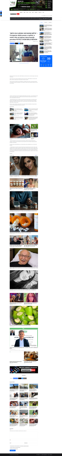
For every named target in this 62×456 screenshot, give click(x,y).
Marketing (51, 454)
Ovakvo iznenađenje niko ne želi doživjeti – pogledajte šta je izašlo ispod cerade (24, 416)
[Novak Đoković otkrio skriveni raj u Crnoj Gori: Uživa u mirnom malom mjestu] (12, 118)
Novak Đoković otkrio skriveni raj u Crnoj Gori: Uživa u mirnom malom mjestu (18, 118)
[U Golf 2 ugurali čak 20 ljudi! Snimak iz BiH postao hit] (14, 403)
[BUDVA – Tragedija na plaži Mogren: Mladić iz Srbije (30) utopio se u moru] (12, 114)
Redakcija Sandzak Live (12, 41)
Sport (33, 12)
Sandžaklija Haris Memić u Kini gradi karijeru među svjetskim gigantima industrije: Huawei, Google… (33, 118)
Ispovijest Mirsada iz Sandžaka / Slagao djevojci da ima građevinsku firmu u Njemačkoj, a (24, 399)
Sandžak (21, 12)
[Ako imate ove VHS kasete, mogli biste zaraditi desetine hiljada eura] (33, 394)
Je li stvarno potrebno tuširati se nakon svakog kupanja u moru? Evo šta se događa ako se (14, 399)
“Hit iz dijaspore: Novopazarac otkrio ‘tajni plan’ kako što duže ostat (23, 407)
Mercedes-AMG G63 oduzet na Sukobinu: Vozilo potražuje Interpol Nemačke (18, 110)
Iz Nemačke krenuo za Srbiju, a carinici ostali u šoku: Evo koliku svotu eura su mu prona (23, 425)
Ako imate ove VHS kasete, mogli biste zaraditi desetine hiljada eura (33, 398)
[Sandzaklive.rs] (14, 14)
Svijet (30, 12)
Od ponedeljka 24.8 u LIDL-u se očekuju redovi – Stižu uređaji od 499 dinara (48, 26)
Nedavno (42, 22)
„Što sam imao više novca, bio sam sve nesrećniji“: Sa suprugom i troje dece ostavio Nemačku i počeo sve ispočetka (48, 33)
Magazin (36, 12)
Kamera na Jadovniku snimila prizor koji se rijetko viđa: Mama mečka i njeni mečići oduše (33, 407)
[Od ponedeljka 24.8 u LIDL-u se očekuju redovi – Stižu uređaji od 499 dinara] (42, 26)
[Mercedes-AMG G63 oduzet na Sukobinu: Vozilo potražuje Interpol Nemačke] (12, 109)
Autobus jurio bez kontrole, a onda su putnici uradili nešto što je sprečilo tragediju (24, 390)
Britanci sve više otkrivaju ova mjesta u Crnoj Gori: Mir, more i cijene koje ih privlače (33, 110)
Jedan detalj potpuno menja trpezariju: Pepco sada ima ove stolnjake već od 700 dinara (48, 37)
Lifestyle (40, 12)
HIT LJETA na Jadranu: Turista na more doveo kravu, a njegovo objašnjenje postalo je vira (33, 425)
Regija (27, 12)
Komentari (50, 22)
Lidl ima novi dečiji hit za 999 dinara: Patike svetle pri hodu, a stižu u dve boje (48, 52)
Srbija (24, 12)
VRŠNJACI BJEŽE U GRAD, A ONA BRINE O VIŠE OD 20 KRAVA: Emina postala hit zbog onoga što (33, 416)
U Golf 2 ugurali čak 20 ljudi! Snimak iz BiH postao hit (13, 407)
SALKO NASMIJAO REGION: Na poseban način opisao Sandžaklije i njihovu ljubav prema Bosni (14, 425)
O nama (48, 454)
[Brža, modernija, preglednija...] (24, 369)
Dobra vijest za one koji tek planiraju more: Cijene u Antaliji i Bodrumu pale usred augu (33, 390)
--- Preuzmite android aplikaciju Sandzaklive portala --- (24, 63)
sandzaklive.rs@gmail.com (44, 454)
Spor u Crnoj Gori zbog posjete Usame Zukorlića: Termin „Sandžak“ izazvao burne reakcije (33, 114)
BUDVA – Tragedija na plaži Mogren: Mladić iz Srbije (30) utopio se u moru (18, 114)
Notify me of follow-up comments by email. (15, 447)
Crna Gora (24, 375)
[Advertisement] (24, 26)
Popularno (45, 22)
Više (43, 12)
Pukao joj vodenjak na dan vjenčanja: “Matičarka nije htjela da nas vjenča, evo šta (14, 416)
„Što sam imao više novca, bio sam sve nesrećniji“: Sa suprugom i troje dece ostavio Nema (14, 390)
